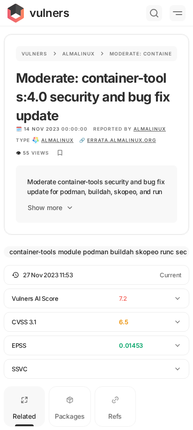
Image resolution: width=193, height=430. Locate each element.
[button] (96, 275)
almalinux (57, 140)
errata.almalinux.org (121, 140)
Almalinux (78, 53)
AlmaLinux (150, 129)
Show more (45, 207)
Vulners (34, 53)
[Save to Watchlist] (60, 153)
